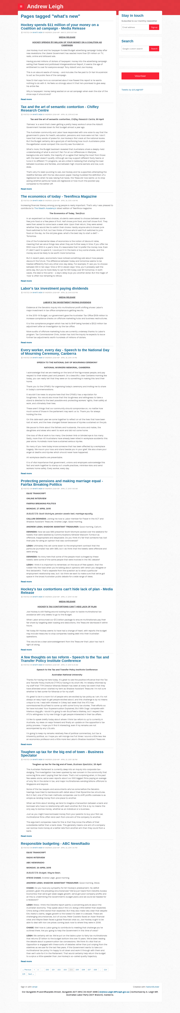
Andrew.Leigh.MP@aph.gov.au (114, 991)
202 (59, 970)
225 (23, 974)
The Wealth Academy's (45, 208)
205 (77, 970)
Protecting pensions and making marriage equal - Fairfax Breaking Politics (62, 482)
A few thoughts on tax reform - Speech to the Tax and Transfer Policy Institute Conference (65, 659)
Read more (26, 99)
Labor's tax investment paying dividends (54, 288)
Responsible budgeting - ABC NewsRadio (55, 843)
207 (89, 970)
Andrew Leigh (45, 6)
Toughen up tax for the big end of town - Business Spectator (62, 753)
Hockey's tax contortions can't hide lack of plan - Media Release (67, 591)
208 (95, 970)
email (34, 986)
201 (53, 970)
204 (71, 970)
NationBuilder (152, 986)
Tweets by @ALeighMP (132, 89)
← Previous (26, 970)
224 (105, 970)
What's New (37, 32)
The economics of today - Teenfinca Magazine (59, 196)
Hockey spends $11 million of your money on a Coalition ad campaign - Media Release (60, 26)
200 (47, 970)
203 (65, 970)
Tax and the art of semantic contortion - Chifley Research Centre (60, 108)
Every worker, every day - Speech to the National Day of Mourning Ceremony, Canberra (65, 351)
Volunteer (140, 76)
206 (83, 970)
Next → (31, 974)
